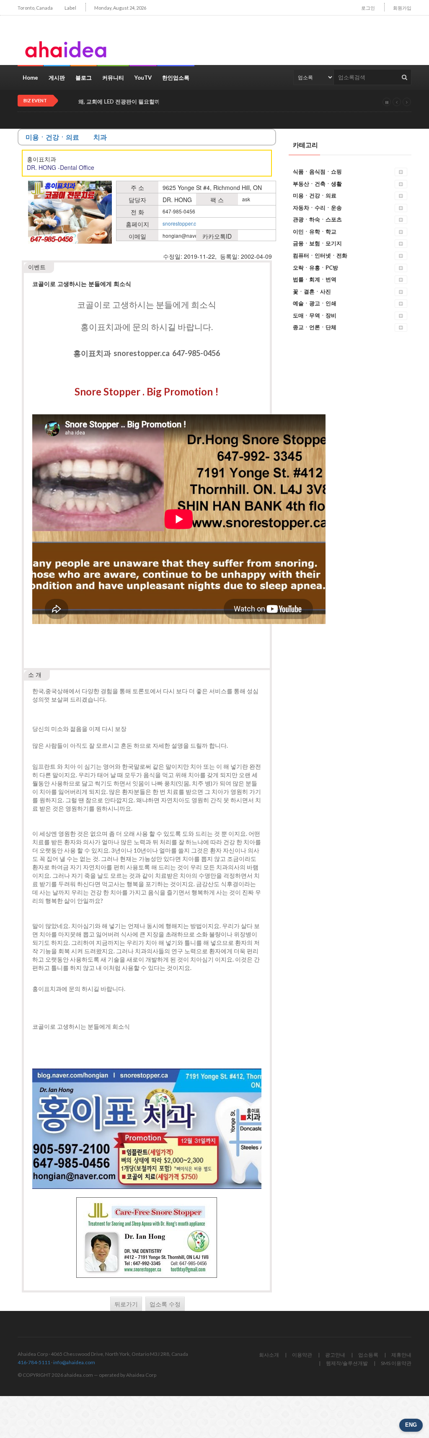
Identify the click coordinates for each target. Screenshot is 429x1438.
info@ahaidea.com (74, 1362)
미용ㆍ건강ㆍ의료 (314, 195)
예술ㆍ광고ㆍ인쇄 (314, 303)
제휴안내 (401, 1355)
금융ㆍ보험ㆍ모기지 (317, 243)
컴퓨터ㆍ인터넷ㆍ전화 (320, 255)
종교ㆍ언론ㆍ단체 (314, 327)
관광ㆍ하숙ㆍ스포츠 (317, 219)
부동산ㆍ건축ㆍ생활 (317, 183)
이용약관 (302, 1355)
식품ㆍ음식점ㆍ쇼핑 (317, 171)
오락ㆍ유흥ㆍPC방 (315, 267)
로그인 (368, 7)
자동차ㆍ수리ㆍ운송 (317, 207)
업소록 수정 (165, 1304)
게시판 (57, 77)
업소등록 (368, 1355)
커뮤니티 (113, 77)
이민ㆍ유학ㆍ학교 (314, 231)
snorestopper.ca (181, 223)
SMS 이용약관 (396, 1363)
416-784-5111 (34, 1362)
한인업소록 (175, 77)
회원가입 (402, 7)
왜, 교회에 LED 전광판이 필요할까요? (123, 102)
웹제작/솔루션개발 (347, 1363)
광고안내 (335, 1355)
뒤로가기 (126, 1304)
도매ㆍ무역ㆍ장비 (314, 315)
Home (30, 77)
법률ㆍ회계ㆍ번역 (314, 279)
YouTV (143, 77)
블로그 (83, 77)
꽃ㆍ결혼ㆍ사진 (312, 291)
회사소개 (269, 1355)
